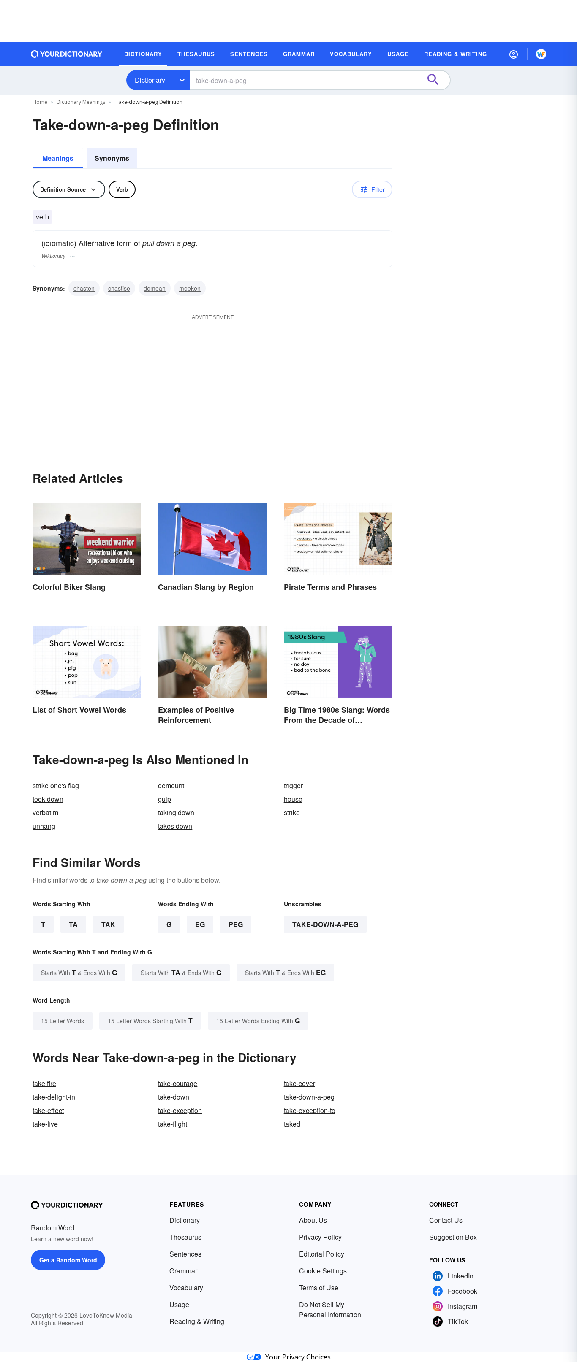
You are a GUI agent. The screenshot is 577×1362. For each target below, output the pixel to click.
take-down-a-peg (325, 924)
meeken (190, 288)
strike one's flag (56, 785)
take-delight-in (54, 1097)
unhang (44, 826)
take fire (44, 1083)
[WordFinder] (541, 54)
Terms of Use (318, 1287)
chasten (84, 288)
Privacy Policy (320, 1237)
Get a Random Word (68, 1260)
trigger (293, 785)
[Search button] (437, 80)
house (293, 799)
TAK (108, 924)
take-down (173, 1097)
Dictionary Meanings (81, 101)
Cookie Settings (323, 1271)
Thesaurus (185, 1237)
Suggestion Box (453, 1237)
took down (48, 799)
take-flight (172, 1124)
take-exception (180, 1110)
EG (200, 924)
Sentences (185, 1254)
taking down (176, 812)
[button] (514, 54)
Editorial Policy (321, 1254)
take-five (45, 1124)
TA (73, 924)
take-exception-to (309, 1110)
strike (292, 812)
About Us (313, 1220)
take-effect (48, 1110)
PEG (236, 924)
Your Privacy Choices (298, 1357)
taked (292, 1124)
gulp (164, 799)
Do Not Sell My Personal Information (330, 1309)
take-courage (177, 1083)
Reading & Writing (196, 1321)
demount (171, 785)
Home (40, 101)
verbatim (45, 812)
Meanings (57, 158)
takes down (175, 826)
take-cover (299, 1083)
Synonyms (112, 158)
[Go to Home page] (67, 54)
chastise (119, 288)
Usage (179, 1304)
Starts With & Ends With (79, 972)
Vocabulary (186, 1287)
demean (155, 288)
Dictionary (150, 80)
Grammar (183, 1271)
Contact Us (446, 1220)
